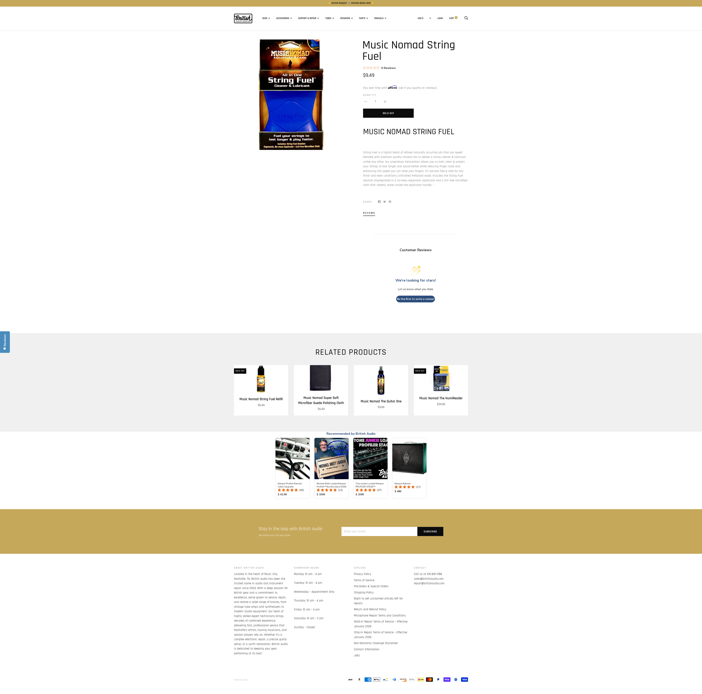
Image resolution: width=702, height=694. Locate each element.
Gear (264, 18)
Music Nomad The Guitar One (381, 401)
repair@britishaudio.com (429, 583)
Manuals (379, 18)
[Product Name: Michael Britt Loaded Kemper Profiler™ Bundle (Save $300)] (331, 468)
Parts (362, 18)
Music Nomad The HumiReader (441, 398)
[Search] (466, 18)
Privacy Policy (362, 574)
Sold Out (388, 113)
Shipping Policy (364, 593)
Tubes (328, 18)
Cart (453, 18)
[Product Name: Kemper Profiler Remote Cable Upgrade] (292, 468)
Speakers (345, 18)
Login (440, 18)
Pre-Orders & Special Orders (371, 586)
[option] (291, 94)
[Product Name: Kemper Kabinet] (409, 468)
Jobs (357, 655)
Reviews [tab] (369, 213)
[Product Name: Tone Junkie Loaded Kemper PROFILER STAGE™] (370, 468)
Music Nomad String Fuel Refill (261, 399)
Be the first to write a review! (415, 299)
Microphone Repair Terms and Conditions (380, 616)
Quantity (369, 95)
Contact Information (366, 649)
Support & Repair (307, 18)
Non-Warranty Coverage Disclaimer (376, 643)
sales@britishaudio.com (429, 579)
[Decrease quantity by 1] (365, 101)
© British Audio (241, 679)
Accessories (282, 18)
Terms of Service (364, 580)
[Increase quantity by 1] (385, 101)
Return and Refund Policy (370, 609)
